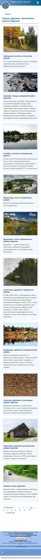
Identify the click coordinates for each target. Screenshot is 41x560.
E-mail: (16, 540)
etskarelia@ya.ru (22, 540)
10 (20, 510)
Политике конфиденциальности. (24, 533)
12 (29, 510)
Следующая (10, 512)
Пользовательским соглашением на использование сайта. (23, 535)
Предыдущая (8, 507)
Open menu (38, 3)
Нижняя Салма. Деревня (14, 486)
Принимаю (20, 538)
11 (24, 510)
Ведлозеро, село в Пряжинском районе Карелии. (17, 240)
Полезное (8, 14)
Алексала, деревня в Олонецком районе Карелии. (17, 401)
